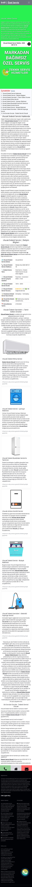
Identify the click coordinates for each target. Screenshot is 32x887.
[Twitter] (2, 795)
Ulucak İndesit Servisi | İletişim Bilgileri (14, 95)
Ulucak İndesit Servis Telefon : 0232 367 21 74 (14, 44)
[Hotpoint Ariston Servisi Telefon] (5, 770)
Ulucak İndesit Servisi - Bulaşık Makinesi (14, 107)
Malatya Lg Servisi (24, 834)
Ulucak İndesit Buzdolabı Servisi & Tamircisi (15, 103)
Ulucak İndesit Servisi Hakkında (12, 93)
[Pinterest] (6, 795)
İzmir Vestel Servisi (21, 838)
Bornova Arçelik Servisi (9, 882)
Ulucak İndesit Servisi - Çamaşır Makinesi (14, 101)
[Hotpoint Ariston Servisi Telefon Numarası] (25, 872)
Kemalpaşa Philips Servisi (6, 879)
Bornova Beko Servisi (9, 876)
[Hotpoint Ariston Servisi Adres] (16, 770)
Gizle (12, 91)
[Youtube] (5, 795)
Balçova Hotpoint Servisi (6, 871)
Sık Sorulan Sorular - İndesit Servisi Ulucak (15, 113)
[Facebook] (1, 795)
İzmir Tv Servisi (23, 831)
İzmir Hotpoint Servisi (22, 828)
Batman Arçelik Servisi (22, 835)
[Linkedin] (9, 795)
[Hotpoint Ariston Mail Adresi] (27, 770)
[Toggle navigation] (29, 2)
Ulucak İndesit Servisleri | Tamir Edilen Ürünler (16, 97)
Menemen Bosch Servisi (6, 877)
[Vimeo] (8, 795)
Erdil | (10, 2)
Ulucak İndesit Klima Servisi (10, 99)
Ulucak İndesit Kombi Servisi (10, 105)
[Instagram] (4, 795)
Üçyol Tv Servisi (26, 837)
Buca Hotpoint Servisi (23, 828)
